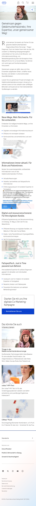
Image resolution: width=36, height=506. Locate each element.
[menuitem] (18, 2)
